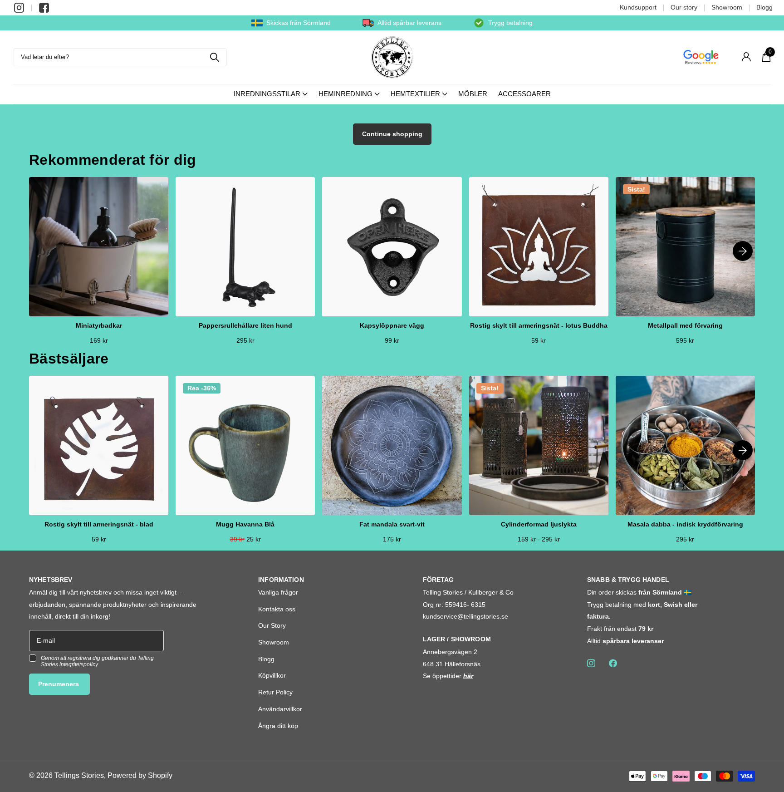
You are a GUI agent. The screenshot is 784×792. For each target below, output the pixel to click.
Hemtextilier (415, 94)
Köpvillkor (272, 675)
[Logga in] (746, 57)
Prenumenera (59, 684)
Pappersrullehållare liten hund (245, 325)
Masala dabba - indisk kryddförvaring (685, 524)
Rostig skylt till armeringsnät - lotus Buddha (539, 325)
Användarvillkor (280, 709)
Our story (684, 7)
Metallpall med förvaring (685, 325)
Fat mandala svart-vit (392, 524)
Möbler (472, 94)
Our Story (272, 625)
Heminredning (345, 94)
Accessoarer (524, 94)
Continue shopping (392, 134)
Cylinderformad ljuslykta (539, 524)
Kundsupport (638, 7)
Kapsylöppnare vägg (392, 325)
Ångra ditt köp (278, 725)
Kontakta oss (276, 609)
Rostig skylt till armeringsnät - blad (98, 524)
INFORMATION (281, 579)
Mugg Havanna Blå (245, 524)
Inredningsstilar (267, 94)
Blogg (764, 7)
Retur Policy (275, 692)
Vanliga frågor (278, 592)
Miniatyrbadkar (99, 325)
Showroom (726, 7)
